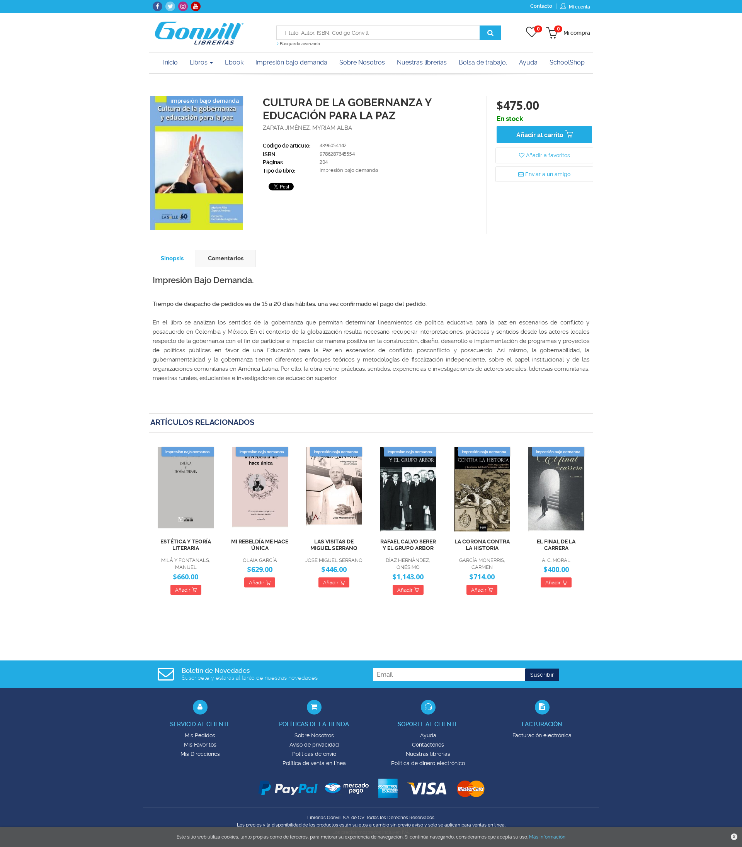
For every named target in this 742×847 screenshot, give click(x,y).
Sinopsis (172, 258)
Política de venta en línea (314, 763)
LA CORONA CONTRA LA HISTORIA (482, 544)
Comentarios (225, 258)
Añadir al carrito (540, 135)
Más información (547, 837)
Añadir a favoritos (547, 155)
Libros (199, 62)
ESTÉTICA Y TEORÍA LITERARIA (185, 544)
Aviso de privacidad (314, 745)
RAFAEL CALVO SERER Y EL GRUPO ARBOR (408, 544)
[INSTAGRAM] (183, 6)
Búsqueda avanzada (299, 44)
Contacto (541, 6)
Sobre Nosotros (314, 735)
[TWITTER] (170, 6)
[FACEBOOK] (157, 6)
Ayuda (428, 735)
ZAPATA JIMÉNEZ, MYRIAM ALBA (307, 127)
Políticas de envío (314, 754)
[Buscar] (490, 32)
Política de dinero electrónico (428, 763)
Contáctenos (428, 745)
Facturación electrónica (542, 735)
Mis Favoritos (200, 745)
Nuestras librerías (428, 754)
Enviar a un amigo (547, 174)
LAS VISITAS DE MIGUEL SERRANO (333, 544)
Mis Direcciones (200, 754)
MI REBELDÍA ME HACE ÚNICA (259, 544)
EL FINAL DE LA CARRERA (556, 544)
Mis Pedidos (200, 735)
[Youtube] (196, 6)
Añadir (183, 590)
